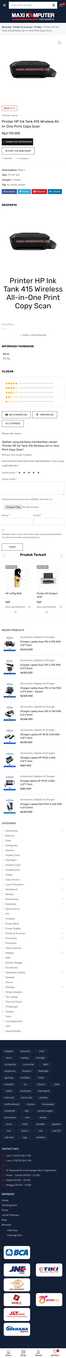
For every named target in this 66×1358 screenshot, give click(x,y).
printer (21, 184)
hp (8, 184)
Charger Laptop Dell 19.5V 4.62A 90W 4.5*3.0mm (41, 806)
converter (28, 1064)
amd (41, 1051)
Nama (6, 515)
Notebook (10, 904)
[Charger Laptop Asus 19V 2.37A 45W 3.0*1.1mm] (10, 644)
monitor (43, 1097)
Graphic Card (12, 865)
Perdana (10, 918)
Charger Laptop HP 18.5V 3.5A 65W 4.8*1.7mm (39, 736)
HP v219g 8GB (13, 593)
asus (8, 1057)
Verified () (46, 414)
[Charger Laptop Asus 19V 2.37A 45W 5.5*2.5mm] (10, 667)
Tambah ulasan (10, 115)
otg (26, 1110)
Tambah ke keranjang (18, 141)
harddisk (25, 1077)
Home (5, 1200)
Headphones (12, 869)
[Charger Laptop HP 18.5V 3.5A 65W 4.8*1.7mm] (10, 736)
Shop (5, 1210)
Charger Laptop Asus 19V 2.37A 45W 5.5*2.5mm (40, 666)
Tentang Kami (9, 1205)
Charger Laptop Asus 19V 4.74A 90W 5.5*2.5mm (40, 713)
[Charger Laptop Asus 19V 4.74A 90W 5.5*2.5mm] (10, 713)
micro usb (26, 1097)
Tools (8, 1016)
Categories (11, 845)
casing (24, 1057)
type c (24, 1130)
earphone (9, 1071)
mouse (30, 1104)
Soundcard (11, 967)
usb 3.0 (56, 1130)
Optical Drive (12, 908)
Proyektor (11, 943)
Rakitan (9, 952)
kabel (9, 1090)
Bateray (9, 835)
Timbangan (11, 1006)
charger (40, 1057)
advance (25, 1051)
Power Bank (12, 923)
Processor (11, 938)
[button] (59, 43)
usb (41, 1130)
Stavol (9, 982)
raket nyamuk (13, 948)
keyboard (25, 1090)
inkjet (14, 184)
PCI (7, 913)
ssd (9, 1130)
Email (37, 515)
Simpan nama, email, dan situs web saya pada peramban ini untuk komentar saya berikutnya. (32, 536)
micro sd (9, 1097)
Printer (38, 27)
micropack (44, 1090)
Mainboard (11, 889)
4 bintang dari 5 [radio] (35, 473)
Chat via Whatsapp (19, 151)
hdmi (41, 1077)
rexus (9, 1124)
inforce (41, 1084)
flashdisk (43, 1071)
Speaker (10, 977)
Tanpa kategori (13, 992)
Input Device (12, 879)
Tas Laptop (11, 996)
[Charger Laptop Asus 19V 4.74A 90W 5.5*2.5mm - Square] (10, 690)
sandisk (40, 1124)
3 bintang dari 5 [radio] (30, 473)
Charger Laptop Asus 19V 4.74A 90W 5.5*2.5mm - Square (40, 690)
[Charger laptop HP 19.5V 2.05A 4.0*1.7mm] (10, 783)
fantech (26, 1071)
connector (10, 1064)
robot (25, 1124)
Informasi (12, 1230)
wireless (40, 1137)
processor (10, 1117)
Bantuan (6, 1224)
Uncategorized (13, 1021)
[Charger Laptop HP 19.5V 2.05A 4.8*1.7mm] (10, 760)
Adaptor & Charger (44, 637)
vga (25, 1137)
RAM (8, 957)
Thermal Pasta (13, 1001)
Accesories (26, 637)
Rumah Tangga (13, 962)
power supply (45, 1110)
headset (9, 1084)
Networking (11, 899)
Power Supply (13, 928)
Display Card (12, 855)
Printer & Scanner (23, 27)
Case (8, 840)
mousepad (48, 1104)
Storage (9, 987)
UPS (7, 1026)
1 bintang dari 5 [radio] (20, 473)
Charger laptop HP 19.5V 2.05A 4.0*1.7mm (37, 782)
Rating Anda (9, 472)
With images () (18, 414)
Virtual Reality (13, 1031)
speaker (56, 1124)
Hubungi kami (14, 1235)
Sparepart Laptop (15, 972)
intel (57, 1084)
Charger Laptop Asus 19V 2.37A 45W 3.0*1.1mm (40, 643)
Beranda (6, 27)
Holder (9, 874)
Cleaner (9, 850)
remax (43, 1117)
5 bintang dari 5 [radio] (39, 473)
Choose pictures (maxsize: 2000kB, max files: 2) (27, 499)
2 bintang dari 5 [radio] (25, 473)
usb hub (8, 1137)
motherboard (11, 1104)
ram (27, 1117)
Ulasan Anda (9, 479)
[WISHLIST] (29, 607)
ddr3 (45, 1064)
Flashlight (11, 860)
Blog (4, 1219)
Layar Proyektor (14, 884)
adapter (8, 1051)
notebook (9, 1110)
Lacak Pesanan (10, 1215)
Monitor (9, 894)
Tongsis (9, 1011)
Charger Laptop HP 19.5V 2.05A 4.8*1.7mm (37, 759)
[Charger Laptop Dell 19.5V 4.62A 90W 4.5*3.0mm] (10, 806)
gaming (9, 1077)
